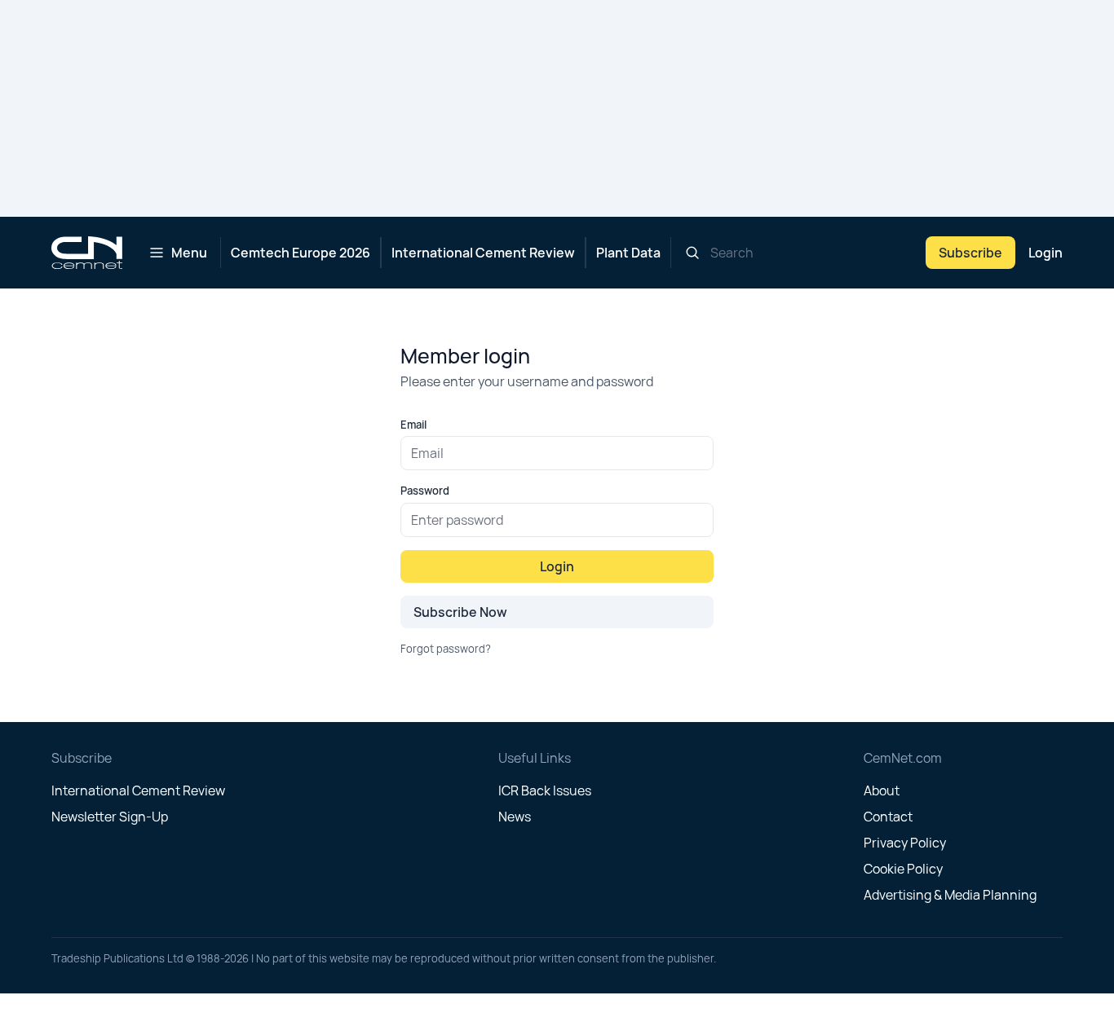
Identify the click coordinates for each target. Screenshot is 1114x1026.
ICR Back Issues (544, 790)
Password (424, 490)
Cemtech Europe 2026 (300, 253)
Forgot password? (445, 648)
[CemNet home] (86, 252)
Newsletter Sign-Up (109, 817)
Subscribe (970, 253)
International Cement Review (483, 253)
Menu (189, 253)
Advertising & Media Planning (950, 895)
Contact (888, 817)
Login (1045, 253)
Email (413, 424)
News (514, 817)
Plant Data (628, 253)
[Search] (692, 252)
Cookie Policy (903, 869)
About (882, 790)
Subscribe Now (460, 612)
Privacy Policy (905, 843)
